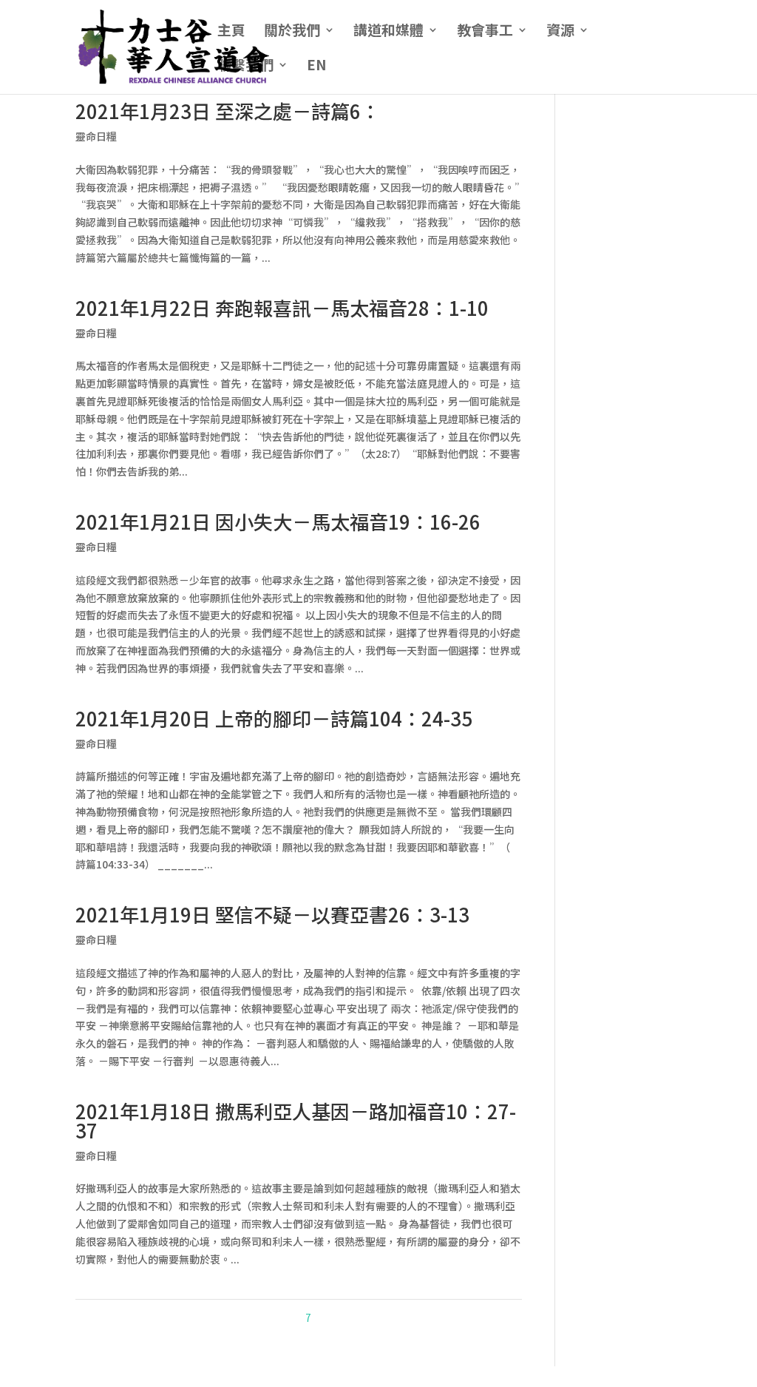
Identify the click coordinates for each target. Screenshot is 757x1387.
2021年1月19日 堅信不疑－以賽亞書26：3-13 (272, 914)
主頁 (231, 31)
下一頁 (453, 1317)
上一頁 (238, 1317)
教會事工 (485, 31)
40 (407, 1317)
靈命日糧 (96, 136)
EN (317, 66)
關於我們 (292, 31)
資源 (560, 31)
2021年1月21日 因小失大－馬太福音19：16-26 (278, 521)
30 (388, 1317)
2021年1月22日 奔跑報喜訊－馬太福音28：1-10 (282, 307)
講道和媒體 (388, 31)
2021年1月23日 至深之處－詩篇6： (227, 110)
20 (369, 1317)
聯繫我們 (245, 66)
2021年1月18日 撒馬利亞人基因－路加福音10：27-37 (295, 1120)
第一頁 (199, 1317)
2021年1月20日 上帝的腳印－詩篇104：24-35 (273, 718)
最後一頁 (497, 1317)
